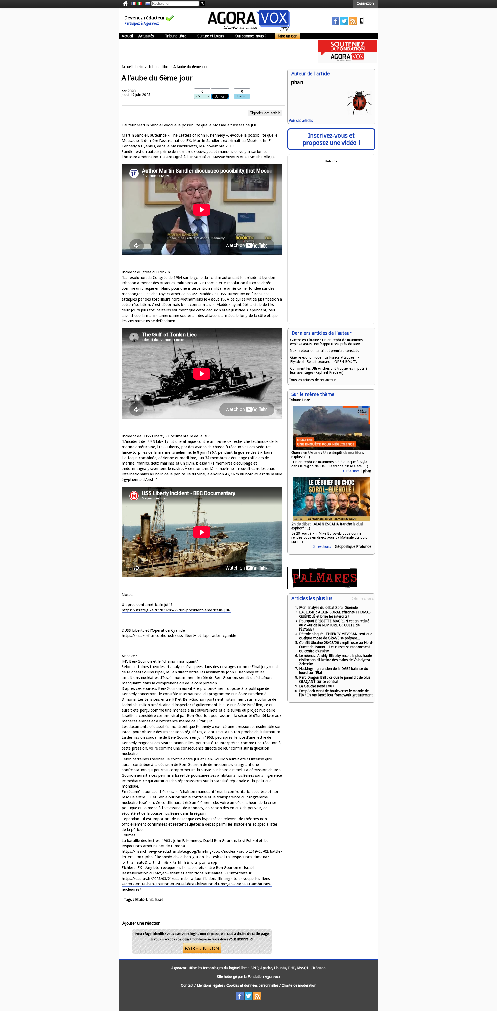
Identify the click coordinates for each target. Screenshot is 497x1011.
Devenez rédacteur (144, 17)
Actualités (146, 36)
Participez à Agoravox (141, 23)
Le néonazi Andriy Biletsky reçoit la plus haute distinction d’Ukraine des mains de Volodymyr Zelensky (335, 660)
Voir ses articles (301, 120)
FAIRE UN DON (202, 948)
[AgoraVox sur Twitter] (344, 23)
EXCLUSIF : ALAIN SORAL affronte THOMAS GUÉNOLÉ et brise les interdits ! (335, 614)
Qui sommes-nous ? (250, 36)
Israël (159, 899)
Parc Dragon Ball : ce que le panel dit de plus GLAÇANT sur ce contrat (334, 679)
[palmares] (324, 588)
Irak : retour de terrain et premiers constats (324, 351)
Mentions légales (210, 985)
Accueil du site (133, 67)
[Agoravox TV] (146, 4)
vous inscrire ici (241, 939)
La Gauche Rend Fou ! (316, 686)
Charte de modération (299, 985)
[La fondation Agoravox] (347, 62)
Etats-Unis (144, 899)
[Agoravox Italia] (139, 4)
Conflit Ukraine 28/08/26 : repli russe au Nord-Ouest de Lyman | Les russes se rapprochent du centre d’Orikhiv (336, 647)
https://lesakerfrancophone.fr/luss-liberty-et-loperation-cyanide (179, 635)
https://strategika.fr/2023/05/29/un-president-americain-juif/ (176, 610)
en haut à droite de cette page (245, 934)
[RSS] (353, 23)
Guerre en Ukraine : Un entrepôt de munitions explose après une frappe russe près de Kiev (326, 342)
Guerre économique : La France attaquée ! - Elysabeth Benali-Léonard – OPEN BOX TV (324, 359)
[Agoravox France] (133, 4)
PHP (291, 968)
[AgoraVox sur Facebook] (335, 23)
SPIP (254, 968)
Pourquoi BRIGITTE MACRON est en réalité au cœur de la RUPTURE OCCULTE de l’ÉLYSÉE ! (334, 625)
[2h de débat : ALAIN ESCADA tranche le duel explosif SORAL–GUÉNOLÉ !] (331, 520)
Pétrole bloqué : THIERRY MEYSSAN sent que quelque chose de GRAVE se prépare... (335, 636)
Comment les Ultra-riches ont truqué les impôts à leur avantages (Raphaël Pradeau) (328, 370)
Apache (266, 968)
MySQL (303, 968)
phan (132, 90)
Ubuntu (280, 968)
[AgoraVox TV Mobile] (362, 23)
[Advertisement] (213, 51)
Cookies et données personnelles (252, 985)
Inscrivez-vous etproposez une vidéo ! (331, 139)
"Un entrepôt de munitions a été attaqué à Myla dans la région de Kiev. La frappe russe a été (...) (329, 464)
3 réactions (322, 546)
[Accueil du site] (249, 30)
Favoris (242, 96)
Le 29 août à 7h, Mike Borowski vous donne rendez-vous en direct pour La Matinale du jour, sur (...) (329, 537)
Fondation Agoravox (264, 977)
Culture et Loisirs (210, 36)
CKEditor (318, 968)
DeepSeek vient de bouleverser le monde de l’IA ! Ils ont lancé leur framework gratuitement (336, 693)
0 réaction (351, 471)
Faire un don (287, 36)
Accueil (127, 36)
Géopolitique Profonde (353, 546)
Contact (187, 985)
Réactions (202, 96)
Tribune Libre (175, 36)
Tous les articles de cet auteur (312, 380)
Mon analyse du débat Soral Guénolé (328, 607)
